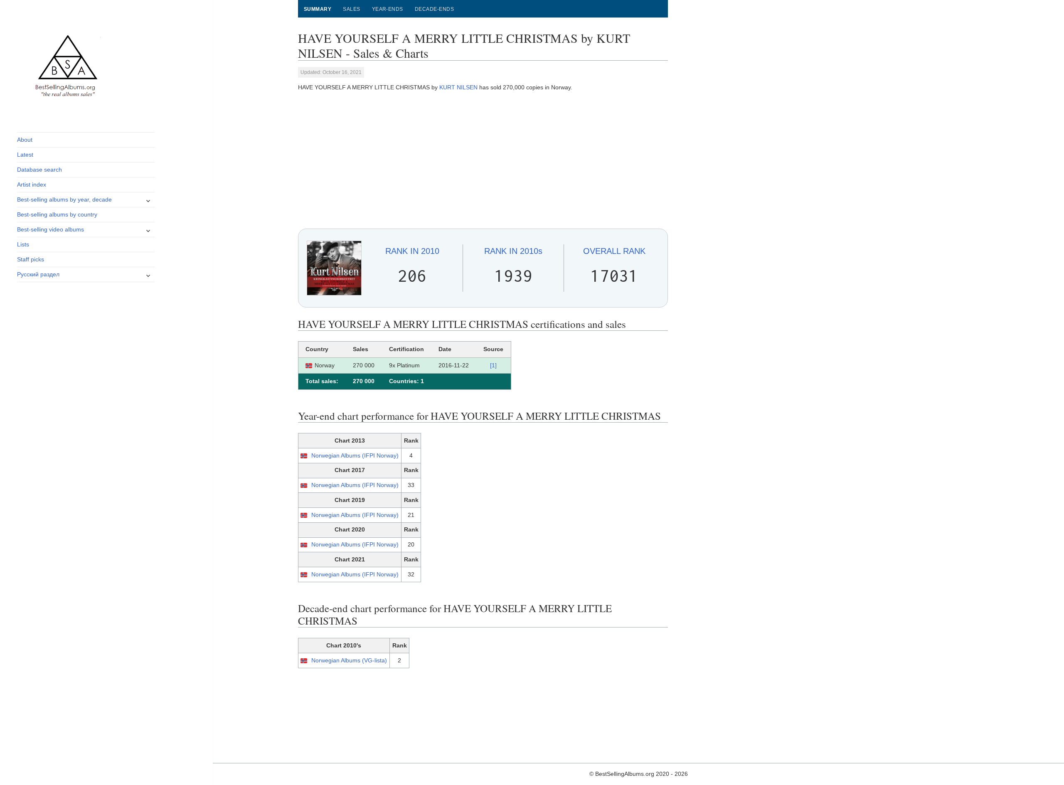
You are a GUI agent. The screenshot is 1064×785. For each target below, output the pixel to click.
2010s (513, 251)
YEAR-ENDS (387, 9)
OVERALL (614, 251)
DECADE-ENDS (434, 9)
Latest (25, 154)
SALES (351, 9)
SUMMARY (317, 9)
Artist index (31, 184)
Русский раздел (38, 274)
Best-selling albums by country (57, 214)
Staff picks (30, 259)
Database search (39, 169)
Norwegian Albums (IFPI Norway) (355, 455)
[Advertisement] (483, 160)
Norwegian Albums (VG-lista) (349, 660)
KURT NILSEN (458, 87)
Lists (23, 244)
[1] (493, 365)
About (24, 139)
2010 (412, 251)
